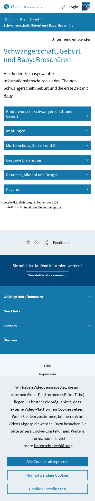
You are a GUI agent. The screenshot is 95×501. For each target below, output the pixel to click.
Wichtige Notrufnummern (23, 296)
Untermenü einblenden (71, 39)
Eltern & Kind (29, 19)
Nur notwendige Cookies (47, 475)
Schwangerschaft (19, 88)
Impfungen (15, 131)
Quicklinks (12, 311)
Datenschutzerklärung (53, 445)
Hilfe (47, 366)
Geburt (42, 88)
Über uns (10, 340)
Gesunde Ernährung (23, 160)
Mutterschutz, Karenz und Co (31, 145)
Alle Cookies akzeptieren (47, 461)
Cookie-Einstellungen (50, 431)
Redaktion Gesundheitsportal (42, 207)
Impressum (47, 374)
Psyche (12, 189)
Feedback (61, 242)
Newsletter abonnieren (46, 275)
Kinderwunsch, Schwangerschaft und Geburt (39, 114)
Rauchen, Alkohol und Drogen (32, 174)
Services (10, 326)
